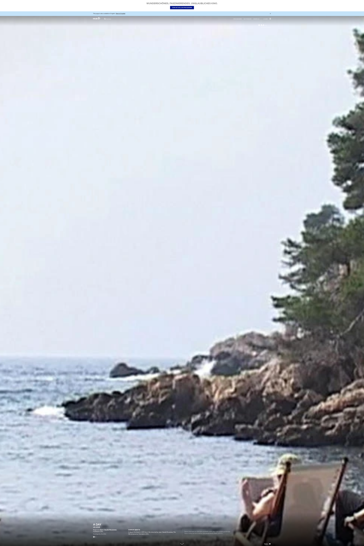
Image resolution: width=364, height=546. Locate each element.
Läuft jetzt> (218, 533)
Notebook (247, 19)
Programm (237, 19)
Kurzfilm (103, 534)
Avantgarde (96, 534)
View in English (120, 13)
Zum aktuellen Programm (182, 7)
